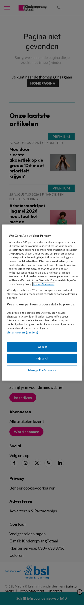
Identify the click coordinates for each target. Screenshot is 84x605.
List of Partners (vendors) (22, 332)
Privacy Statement (43, 284)
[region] (42, 302)
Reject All (42, 358)
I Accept (42, 346)
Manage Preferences (42, 370)
